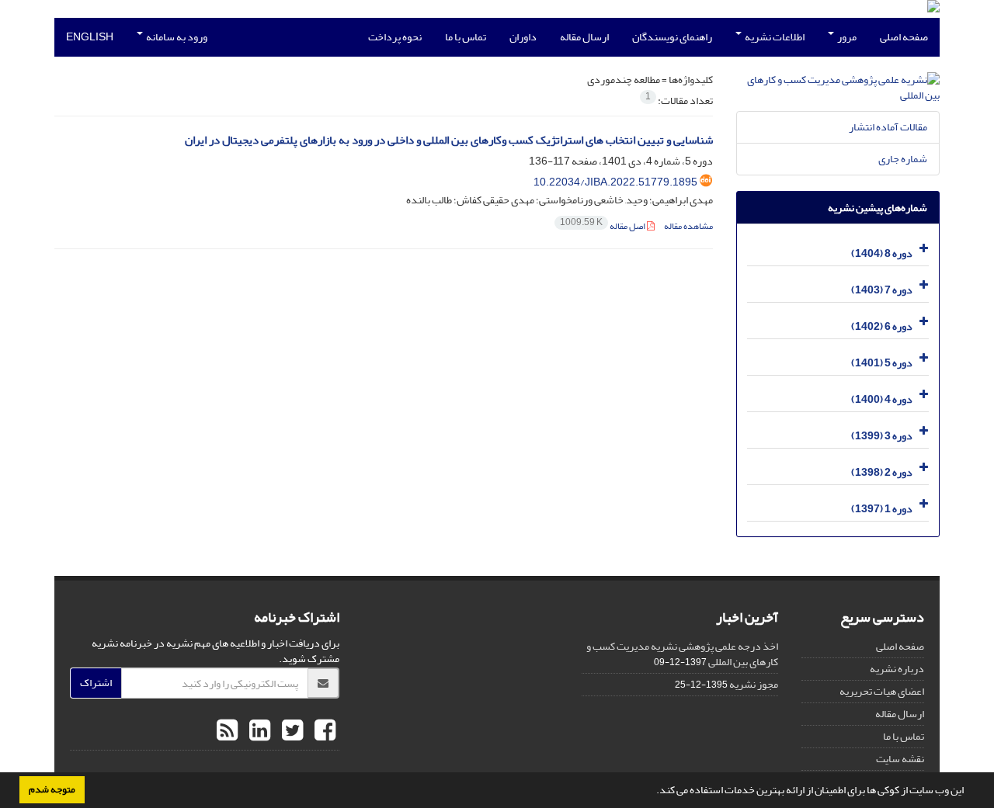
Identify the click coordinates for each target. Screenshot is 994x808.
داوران (523, 36)
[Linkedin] (258, 731)
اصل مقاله (603, 226)
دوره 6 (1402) (881, 326)
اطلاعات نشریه (774, 36)
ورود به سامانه (175, 36)
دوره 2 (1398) (881, 472)
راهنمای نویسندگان (672, 36)
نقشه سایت (900, 758)
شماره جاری (902, 158)
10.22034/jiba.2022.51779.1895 (615, 182)
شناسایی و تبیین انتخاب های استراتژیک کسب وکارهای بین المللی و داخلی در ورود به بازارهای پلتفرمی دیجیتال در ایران (449, 140)
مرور (846, 36)
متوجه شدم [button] (52, 789)
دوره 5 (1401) (881, 362)
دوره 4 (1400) (881, 399)
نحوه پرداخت (395, 36)
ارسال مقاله (584, 36)
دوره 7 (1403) (881, 289)
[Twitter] (290, 731)
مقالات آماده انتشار (888, 126)
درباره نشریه (897, 668)
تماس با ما (465, 36)
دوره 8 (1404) (881, 253)
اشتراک (96, 682)
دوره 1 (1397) (881, 508)
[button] (652, 791)
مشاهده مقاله (688, 226)
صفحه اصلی (904, 36)
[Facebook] (323, 731)
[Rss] (227, 731)
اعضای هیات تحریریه (881, 691)
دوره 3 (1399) (881, 435)
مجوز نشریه (753, 684)
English (89, 36)
